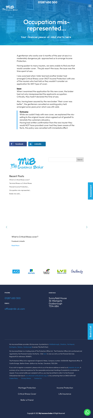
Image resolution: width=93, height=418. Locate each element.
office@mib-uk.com (15, 308)
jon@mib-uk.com (73, 367)
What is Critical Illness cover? (19, 180)
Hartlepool (70, 344)
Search (79, 160)
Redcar (20, 347)
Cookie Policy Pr (16, 378)
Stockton (63, 344)
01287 (42, 2)
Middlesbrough (54, 344)
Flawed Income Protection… (19, 187)
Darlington (12, 347)
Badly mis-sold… (15, 194)
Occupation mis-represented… (20, 190)
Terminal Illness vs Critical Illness (20, 183)
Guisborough (27, 347)
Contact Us (38, 378)
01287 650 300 (13, 298)
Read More (15, 245)
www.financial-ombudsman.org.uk (36, 375)
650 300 (51, 2)
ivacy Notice (28, 378)
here (45, 354)
